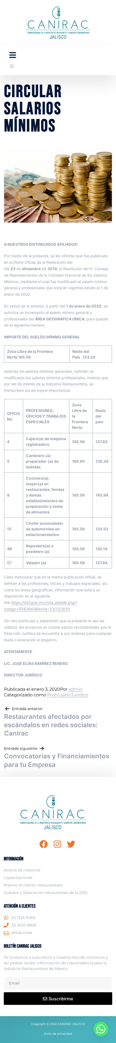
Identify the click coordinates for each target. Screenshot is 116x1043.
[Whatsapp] (101, 1029)
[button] (12, 55)
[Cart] (11, 66)
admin (76, 689)
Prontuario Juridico (67, 694)
